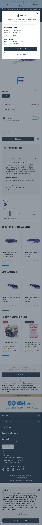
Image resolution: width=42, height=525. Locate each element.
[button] (37, 13)
